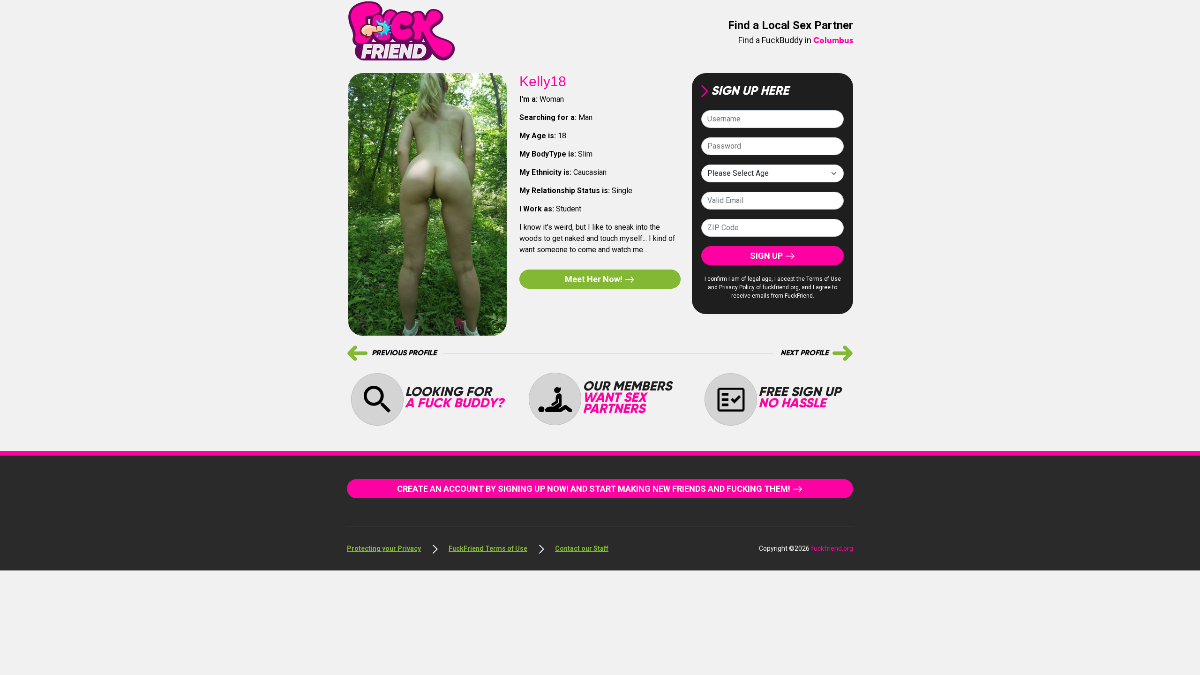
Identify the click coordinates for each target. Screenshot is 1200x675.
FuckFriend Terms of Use (488, 548)
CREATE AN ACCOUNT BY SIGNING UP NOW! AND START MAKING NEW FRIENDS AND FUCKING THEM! (594, 489)
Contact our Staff (581, 548)
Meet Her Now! (594, 279)
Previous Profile (404, 353)
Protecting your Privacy (384, 548)
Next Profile (804, 353)
